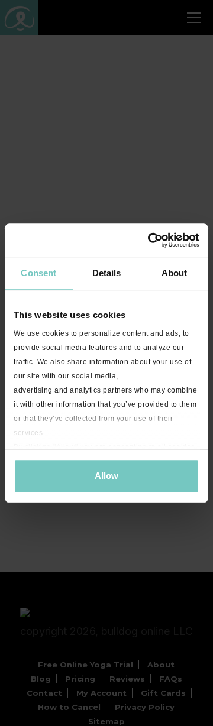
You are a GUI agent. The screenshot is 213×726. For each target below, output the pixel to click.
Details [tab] (106, 273)
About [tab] (175, 273)
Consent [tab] (38, 273)
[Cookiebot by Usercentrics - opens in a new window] (150, 240)
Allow (107, 476)
